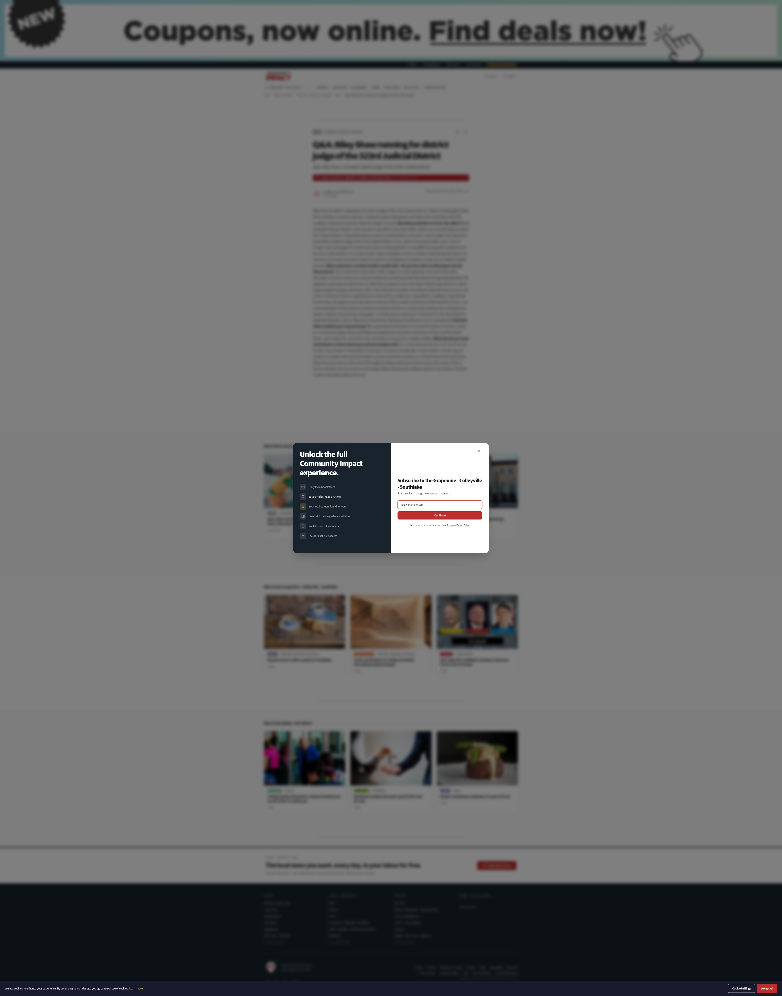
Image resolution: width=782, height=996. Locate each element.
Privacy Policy (463, 525)
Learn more (136, 988)
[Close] (479, 451)
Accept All (767, 988)
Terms (450, 525)
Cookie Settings (741, 988)
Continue (440, 515)
